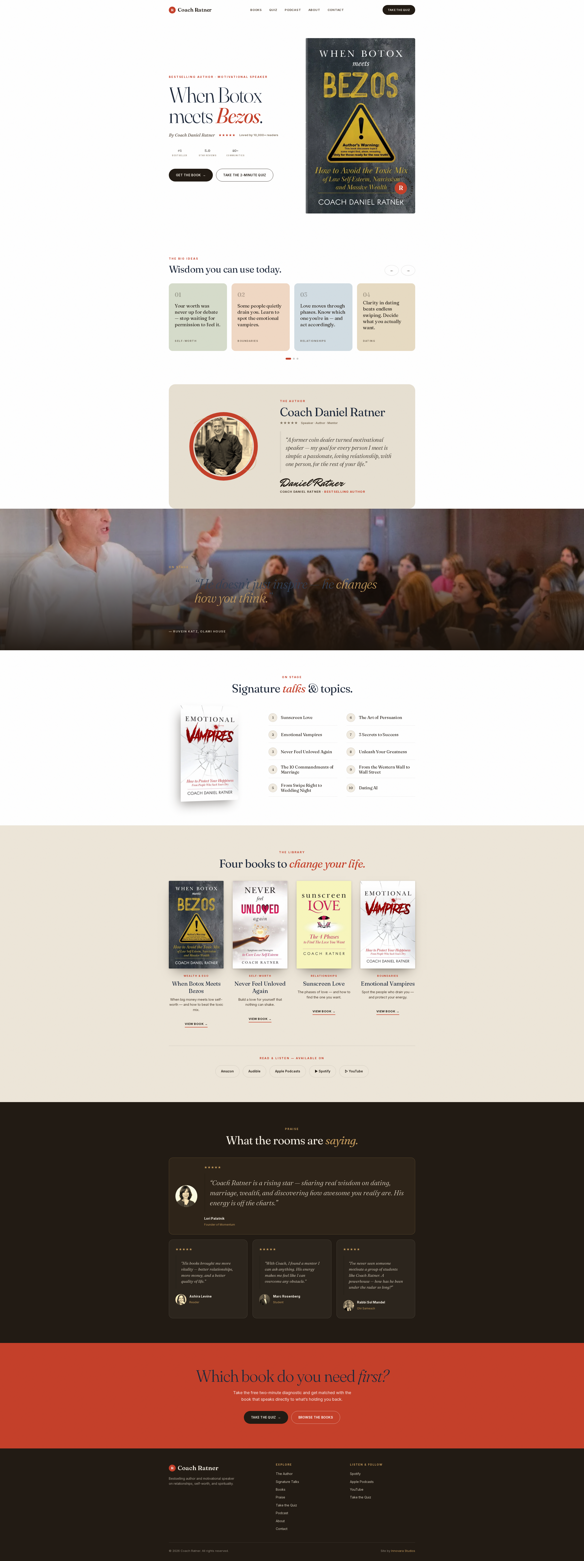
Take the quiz (266, 1417)
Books (256, 10)
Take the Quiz (399, 10)
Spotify (355, 1474)
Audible (254, 1071)
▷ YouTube (354, 1071)
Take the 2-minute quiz (244, 175)
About (314, 10)
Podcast (293, 10)
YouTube (356, 1489)
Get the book (191, 175)
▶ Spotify (322, 1071)
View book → (196, 1024)
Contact (336, 10)
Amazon (227, 1071)
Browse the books (315, 1417)
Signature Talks (287, 1482)
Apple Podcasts (287, 1071)
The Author (284, 1474)
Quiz (273, 10)
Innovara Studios (403, 1551)
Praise (280, 1497)
